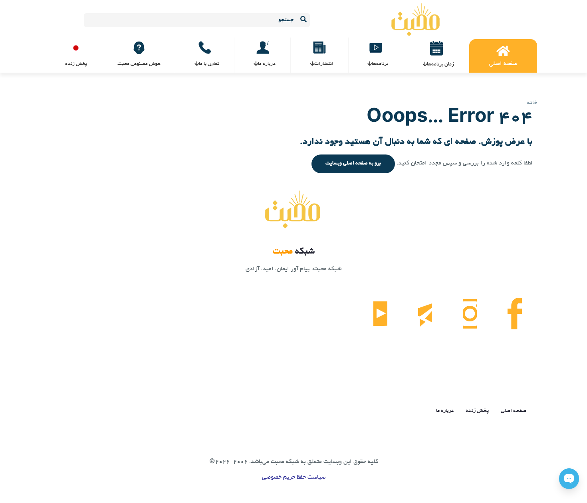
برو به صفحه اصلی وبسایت (353, 163)
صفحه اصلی (513, 411)
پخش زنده (477, 411)
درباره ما (445, 411)
